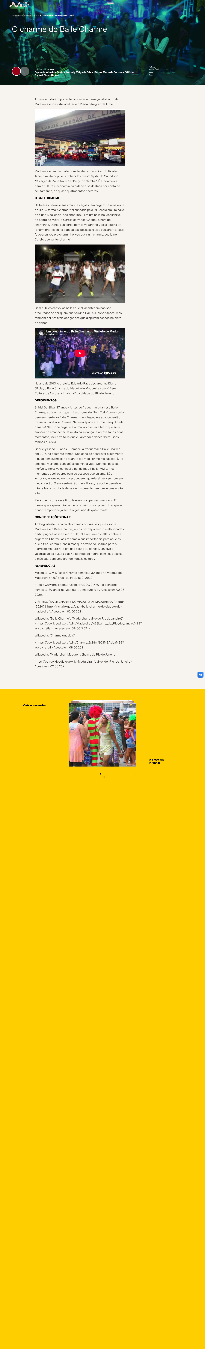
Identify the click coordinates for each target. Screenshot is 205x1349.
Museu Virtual (16, 15)
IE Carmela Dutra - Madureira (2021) (57, 15)
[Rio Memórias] (19, 5)
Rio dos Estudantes (30, 15)
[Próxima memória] (135, 775)
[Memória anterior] (70, 775)
